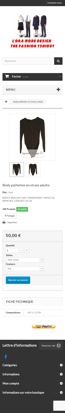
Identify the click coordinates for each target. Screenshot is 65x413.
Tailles (9, 255)
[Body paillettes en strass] (16, 169)
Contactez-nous (55, 3)
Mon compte (10, 383)
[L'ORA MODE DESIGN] (32, 29)
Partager (10, 216)
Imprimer (12, 222)
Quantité (10, 245)
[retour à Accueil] (6, 102)
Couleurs (11, 264)
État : (5, 192)
